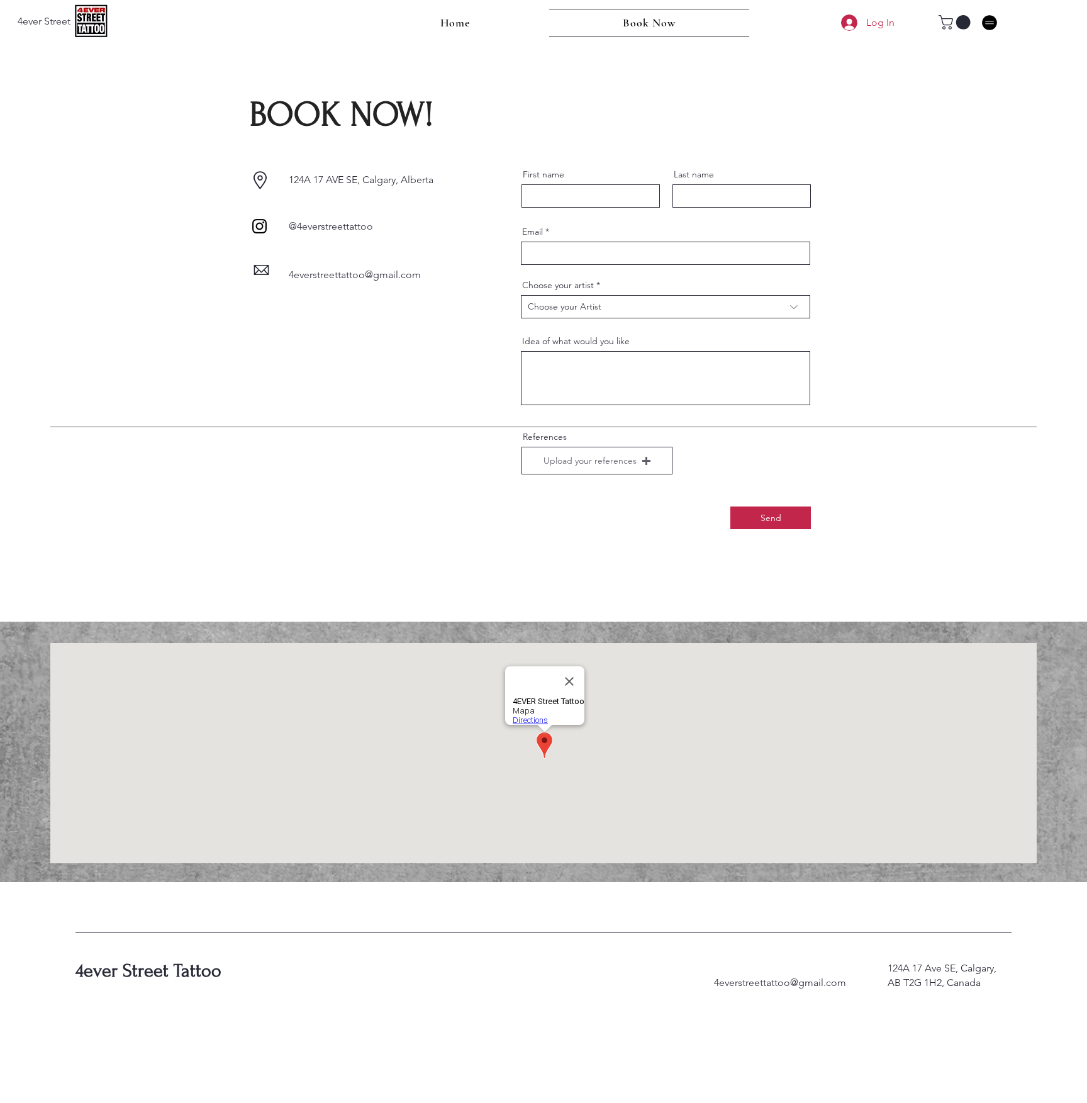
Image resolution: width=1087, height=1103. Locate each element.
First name (543, 174)
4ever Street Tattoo (148, 970)
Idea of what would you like (576, 341)
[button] (956, 22)
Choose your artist (558, 285)
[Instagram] (259, 226)
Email (532, 231)
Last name (694, 174)
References (545, 436)
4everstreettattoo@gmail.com (780, 982)
